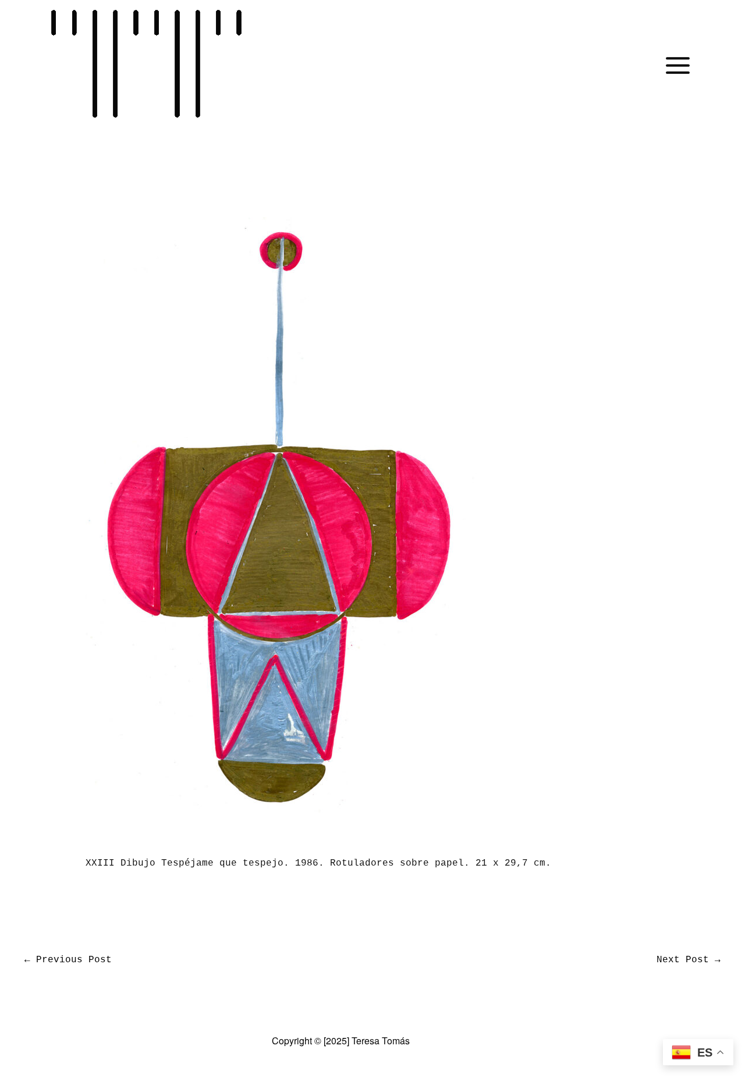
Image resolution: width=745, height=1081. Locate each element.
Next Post (689, 960)
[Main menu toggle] (678, 65)
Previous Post (68, 960)
